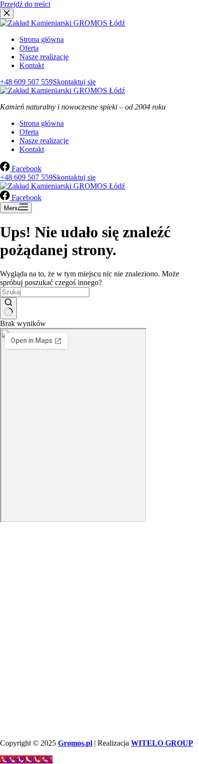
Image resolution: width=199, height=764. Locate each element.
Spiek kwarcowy (21, 669)
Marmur (10, 638)
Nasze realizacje (44, 140)
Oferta (29, 132)
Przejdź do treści (25, 4)
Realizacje (14, 596)
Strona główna (41, 123)
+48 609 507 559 (46, 704)
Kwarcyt (11, 654)
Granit (8, 631)
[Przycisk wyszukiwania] (8, 308)
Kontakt (31, 149)
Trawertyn (13, 646)
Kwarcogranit (17, 662)
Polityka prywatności (28, 612)
